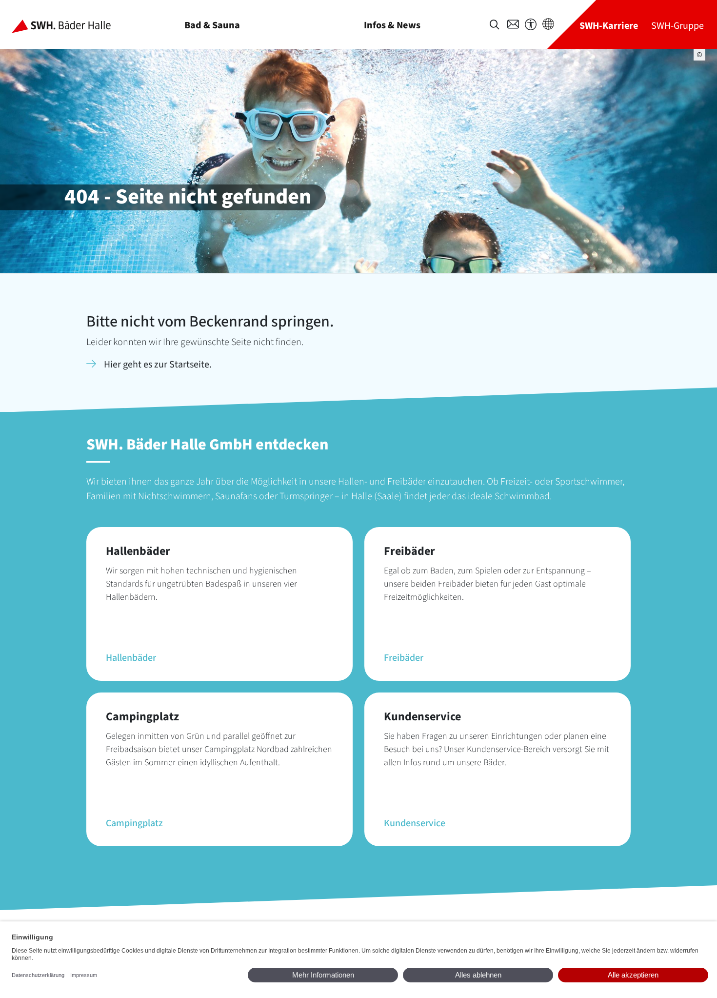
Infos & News (392, 25)
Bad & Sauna (212, 25)
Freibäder (403, 658)
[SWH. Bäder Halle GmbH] (69, 24)
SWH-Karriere (608, 26)
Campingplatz (134, 823)
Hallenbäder (131, 658)
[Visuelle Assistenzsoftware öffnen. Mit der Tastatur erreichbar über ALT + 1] (531, 25)
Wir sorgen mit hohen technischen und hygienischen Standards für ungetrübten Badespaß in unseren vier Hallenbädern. (201, 584)
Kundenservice (414, 823)
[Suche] (494, 24)
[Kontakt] (513, 24)
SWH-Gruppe (677, 26)
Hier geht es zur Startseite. (158, 364)
